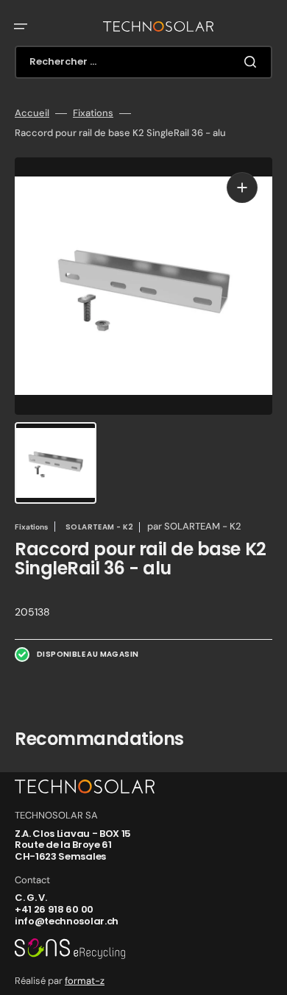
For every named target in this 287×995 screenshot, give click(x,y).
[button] (20, 26)
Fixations (93, 113)
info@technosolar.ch (66, 921)
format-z (84, 980)
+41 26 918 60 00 (54, 909)
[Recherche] (253, 62)
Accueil (32, 113)
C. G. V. (30, 898)
